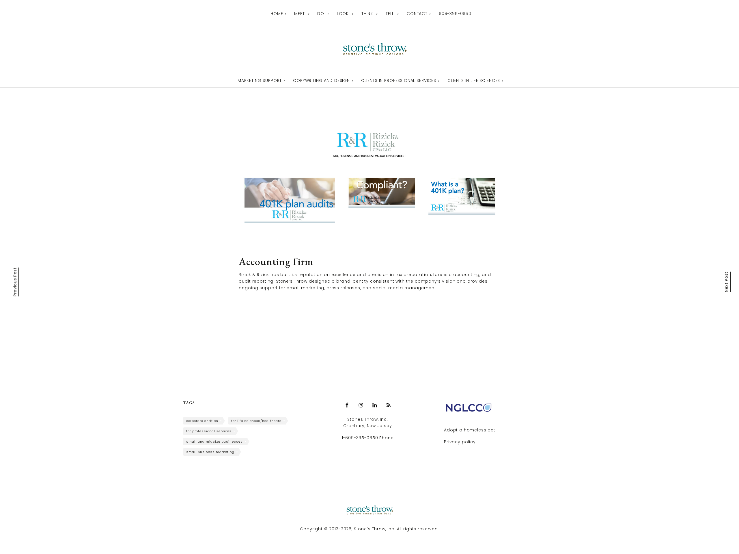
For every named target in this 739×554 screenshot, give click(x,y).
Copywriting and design (321, 80)
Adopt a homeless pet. (470, 430)
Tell (390, 13)
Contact (417, 13)
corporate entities (202, 420)
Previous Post (15, 281)
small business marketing (210, 452)
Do (320, 13)
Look (343, 13)
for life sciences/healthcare (256, 420)
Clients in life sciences (473, 80)
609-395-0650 (455, 13)
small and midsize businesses (214, 441)
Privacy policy (460, 442)
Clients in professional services (398, 80)
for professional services (209, 431)
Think (367, 13)
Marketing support (260, 80)
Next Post (726, 281)
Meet (299, 13)
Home (276, 13)
